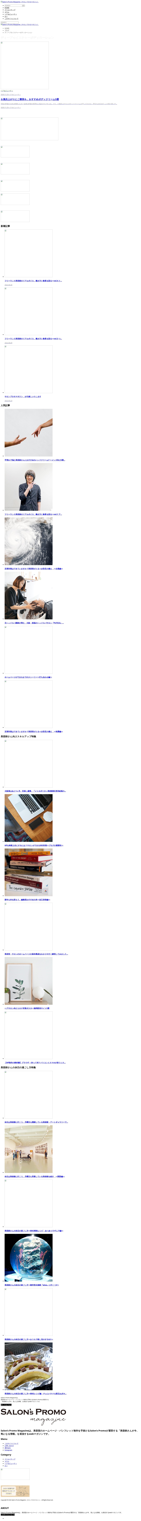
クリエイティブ (10, 10)
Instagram (8, 1450)
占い (6, 16)
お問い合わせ (9, 1446)
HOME (7, 8)
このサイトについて (11, 19)
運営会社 (8, 1448)
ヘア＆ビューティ (11, 14)
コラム (7, 12)
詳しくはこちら (6, 1405)
